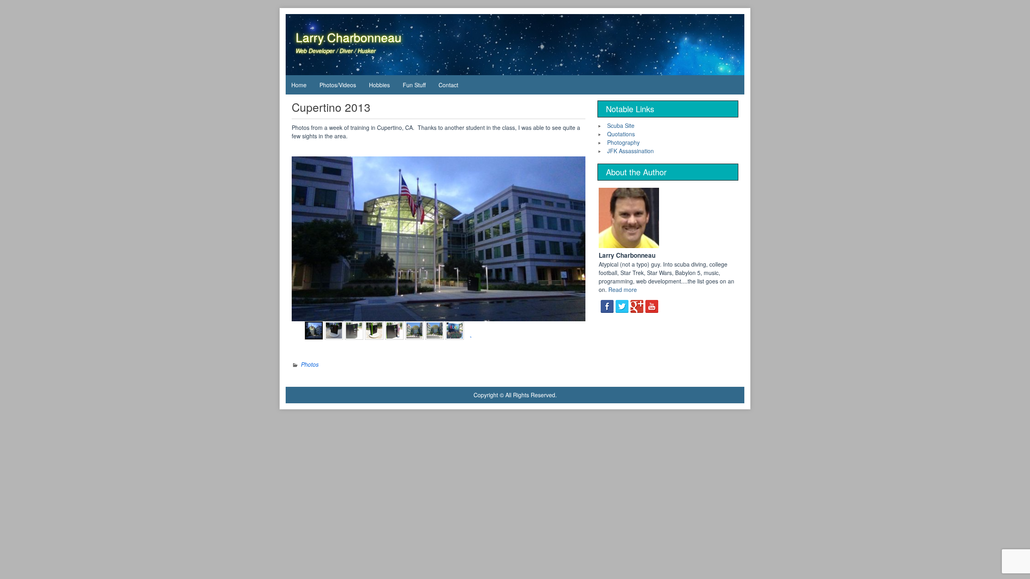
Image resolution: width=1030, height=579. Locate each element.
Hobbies (379, 85)
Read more (622, 289)
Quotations (621, 134)
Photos (310, 364)
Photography (623, 142)
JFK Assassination (630, 151)
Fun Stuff (414, 85)
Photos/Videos (337, 85)
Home (299, 85)
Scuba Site (620, 125)
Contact (448, 85)
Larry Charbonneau (349, 37)
